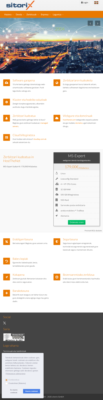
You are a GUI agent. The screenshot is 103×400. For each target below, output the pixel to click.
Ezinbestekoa (14, 380)
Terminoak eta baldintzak (14, 351)
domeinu (79, 123)
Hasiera (7, 14)
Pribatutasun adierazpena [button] (15, 374)
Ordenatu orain (77, 222)
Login (85, 2)
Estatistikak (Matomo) (17, 383)
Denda (19, 14)
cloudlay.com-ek (39, 139)
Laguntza (57, 14)
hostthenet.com (69, 120)
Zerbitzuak (31, 14)
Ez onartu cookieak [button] (13, 391)
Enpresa (44, 14)
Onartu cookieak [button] (31, 391)
